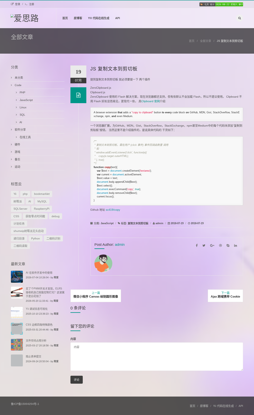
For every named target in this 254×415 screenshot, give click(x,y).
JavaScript (107, 223)
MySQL (42, 201)
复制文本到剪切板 (138, 223)
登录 (17, 4)
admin (159, 223)
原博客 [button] (204, 405)
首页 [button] (192, 405)
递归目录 (19, 238)
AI (20, 122)
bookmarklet (42, 193)
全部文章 (205, 40)
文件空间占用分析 (36, 340)
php (25, 193)
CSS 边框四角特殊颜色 (39, 324)
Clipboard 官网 (150, 101)
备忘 (17, 159)
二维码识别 (53, 238)
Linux (22, 107)
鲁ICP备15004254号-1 (25, 403)
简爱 (56, 277)
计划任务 (19, 223)
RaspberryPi (41, 208)
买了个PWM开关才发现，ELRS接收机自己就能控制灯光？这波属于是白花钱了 (45, 292)
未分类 (18, 77)
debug (56, 216)
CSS (16, 216)
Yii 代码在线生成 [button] (223, 405)
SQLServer (20, 208)
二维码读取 (20, 245)
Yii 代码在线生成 (98, 18)
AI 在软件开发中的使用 (39, 272)
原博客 (78, 18)
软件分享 (20, 129)
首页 (65, 18)
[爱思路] (33, 18)
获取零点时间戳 (35, 216)
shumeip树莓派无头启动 (28, 230)
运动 (17, 166)
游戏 (17, 151)
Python (35, 238)
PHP (22, 92)
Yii (14, 193)
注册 (31, 4)
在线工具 (25, 137)
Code (17, 85)
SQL (22, 114)
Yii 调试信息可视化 (37, 308)
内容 (73, 339)
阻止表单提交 (33, 356)
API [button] (241, 405)
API (117, 18)
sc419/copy (113, 209)
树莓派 (17, 201)
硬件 (17, 144)
